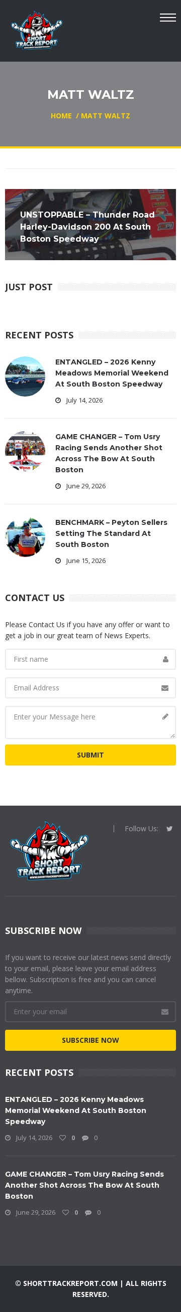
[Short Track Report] (36, 29)
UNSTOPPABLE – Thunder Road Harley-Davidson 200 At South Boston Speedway (87, 227)
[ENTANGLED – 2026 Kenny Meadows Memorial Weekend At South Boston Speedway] (25, 376)
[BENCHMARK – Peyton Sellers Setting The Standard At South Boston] (25, 536)
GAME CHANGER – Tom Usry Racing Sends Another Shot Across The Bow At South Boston (84, 1185)
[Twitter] (169, 828)
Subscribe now (90, 1040)
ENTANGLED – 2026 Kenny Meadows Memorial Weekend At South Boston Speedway (111, 373)
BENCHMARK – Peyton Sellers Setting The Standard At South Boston (111, 533)
